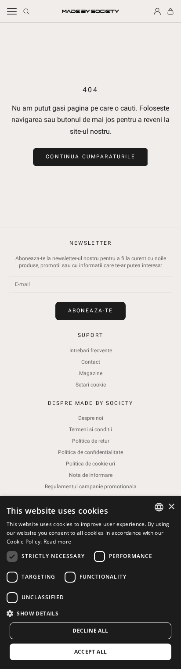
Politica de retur (90, 441)
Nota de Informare (90, 475)
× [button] (171, 507)
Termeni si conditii (90, 429)
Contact (90, 362)
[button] (90, 613)
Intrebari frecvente (90, 350)
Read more (57, 541)
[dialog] (90, 582)
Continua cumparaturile (90, 157)
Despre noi (90, 418)
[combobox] (159, 507)
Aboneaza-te (90, 311)
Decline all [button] (90, 630)
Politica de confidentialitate (90, 452)
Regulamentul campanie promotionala (91, 486)
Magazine (90, 373)
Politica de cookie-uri (90, 464)
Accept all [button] (90, 651)
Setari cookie (91, 385)
